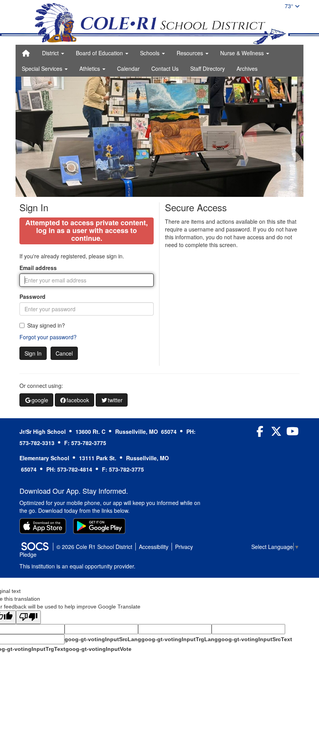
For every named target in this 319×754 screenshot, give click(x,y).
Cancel (64, 353)
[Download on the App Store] (42, 526)
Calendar (128, 68)
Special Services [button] (43, 68)
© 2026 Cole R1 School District (94, 547)
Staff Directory (207, 68)
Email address (38, 268)
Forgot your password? (48, 337)
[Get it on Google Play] (99, 526)
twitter (115, 400)
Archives (247, 68)
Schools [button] (150, 53)
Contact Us (165, 68)
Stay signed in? (46, 325)
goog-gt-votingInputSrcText (255, 639)
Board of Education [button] (100, 53)
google (40, 400)
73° (290, 6)
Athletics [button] (90, 68)
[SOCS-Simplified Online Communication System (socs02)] (34, 547)
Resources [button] (191, 53)
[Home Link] (26, 53)
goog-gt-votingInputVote (98, 649)
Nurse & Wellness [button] (242, 53)
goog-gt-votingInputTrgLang (179, 639)
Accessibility (153, 547)
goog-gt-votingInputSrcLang (103, 639)
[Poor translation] (28, 617)
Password (32, 296)
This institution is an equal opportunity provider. (77, 566)
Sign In (33, 353)
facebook (78, 400)
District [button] (51, 53)
